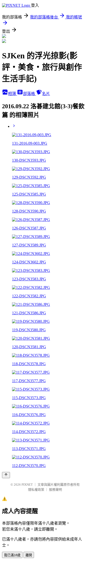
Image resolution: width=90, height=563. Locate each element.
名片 (46, 94)
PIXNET (27, 484)
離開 (29, 555)
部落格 (29, 94)
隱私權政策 (36, 489)
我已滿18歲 (12, 555)
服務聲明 (55, 489)
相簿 (12, 94)
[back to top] (6, 475)
